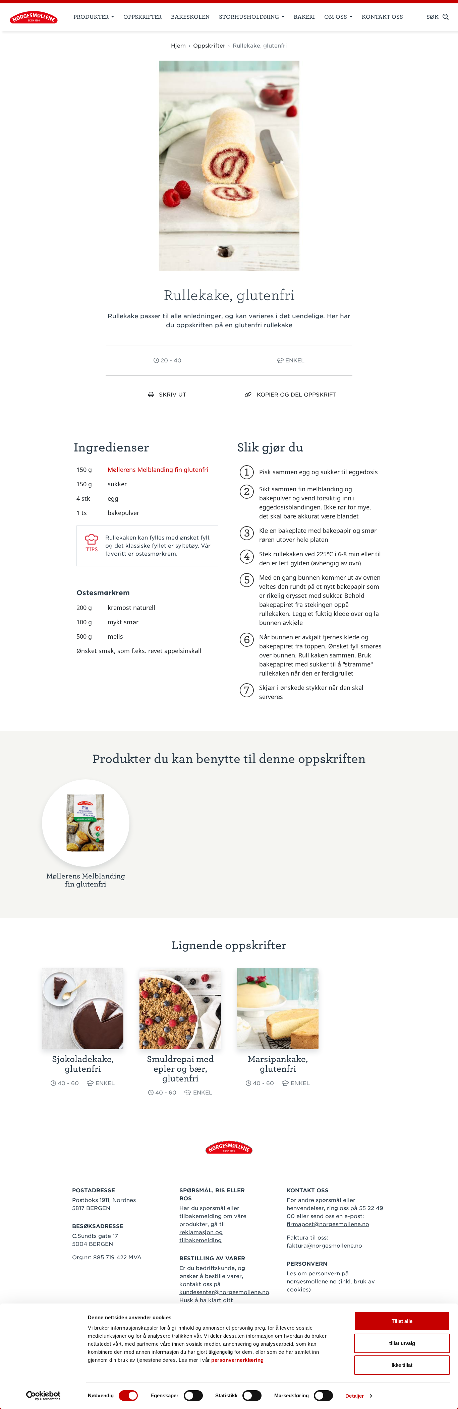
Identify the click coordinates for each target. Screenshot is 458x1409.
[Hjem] (31, 17)
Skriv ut (172, 395)
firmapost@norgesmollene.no (328, 1224)
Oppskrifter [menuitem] (142, 17)
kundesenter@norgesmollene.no (224, 1292)
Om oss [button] (336, 17)
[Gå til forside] (229, 1147)
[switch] (193, 1395)
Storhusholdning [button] (249, 17)
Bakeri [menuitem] (304, 17)
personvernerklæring (237, 1360)
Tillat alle (402, 1321)
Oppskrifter (209, 46)
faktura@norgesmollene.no (324, 1246)
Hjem (178, 46)
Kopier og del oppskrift (297, 395)
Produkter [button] (91, 17)
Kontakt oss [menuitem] (382, 17)
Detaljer (354, 1396)
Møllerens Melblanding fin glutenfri (158, 470)
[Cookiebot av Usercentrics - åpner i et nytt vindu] (43, 1396)
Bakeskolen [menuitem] (190, 17)
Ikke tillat (402, 1365)
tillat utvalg (402, 1343)
